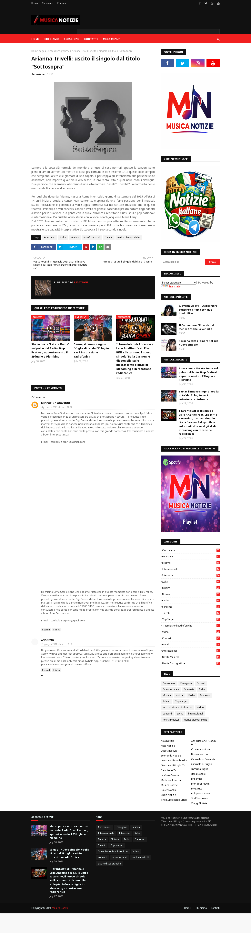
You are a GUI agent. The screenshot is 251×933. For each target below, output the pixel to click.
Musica (75, 237)
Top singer (190, 619)
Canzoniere (190, 550)
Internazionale (190, 569)
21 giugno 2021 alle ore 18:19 (56, 644)
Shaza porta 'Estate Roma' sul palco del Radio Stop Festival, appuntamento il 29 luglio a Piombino (50, 350)
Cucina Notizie (169, 750)
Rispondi (46, 629)
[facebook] (200, 3)
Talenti (109, 237)
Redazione (38, 74)
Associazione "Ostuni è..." (203, 742)
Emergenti (49, 237)
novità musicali (92, 237)
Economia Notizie (171, 755)
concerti (190, 638)
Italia (63, 237)
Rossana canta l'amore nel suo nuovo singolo (198, 343)
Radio (190, 600)
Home (34, 3)
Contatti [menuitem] (91, 39)
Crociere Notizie (200, 749)
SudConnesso (199, 798)
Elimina (56, 629)
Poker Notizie (169, 790)
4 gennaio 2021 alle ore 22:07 (56, 407)
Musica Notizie (169, 785)
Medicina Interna (171, 780)
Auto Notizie (168, 745)
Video (190, 632)
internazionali (190, 650)
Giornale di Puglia (201, 764)
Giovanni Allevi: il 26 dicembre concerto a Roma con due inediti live (198, 309)
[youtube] (218, 3)
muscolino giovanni (55, 403)
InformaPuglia (199, 769)
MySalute (196, 788)
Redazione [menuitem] (71, 39)
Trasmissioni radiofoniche (190, 625)
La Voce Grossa (170, 775)
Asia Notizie (168, 741)
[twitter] (206, 3)
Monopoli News (200, 783)
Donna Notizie (199, 754)
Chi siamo (47, 3)
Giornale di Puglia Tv (173, 765)
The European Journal (174, 799)
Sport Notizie (168, 795)
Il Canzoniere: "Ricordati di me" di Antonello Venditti (197, 327)
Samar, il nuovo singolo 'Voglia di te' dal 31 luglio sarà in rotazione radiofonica (91, 350)
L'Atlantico (197, 778)
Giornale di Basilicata (203, 759)
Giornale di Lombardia (174, 760)
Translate (175, 286)
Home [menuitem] (35, 39)
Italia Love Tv (168, 770)
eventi (190, 644)
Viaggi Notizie (199, 803)
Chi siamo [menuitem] (51, 39)
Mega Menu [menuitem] (111, 39)
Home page (38, 51)
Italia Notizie (198, 774)
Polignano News (200, 793)
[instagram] (212, 3)
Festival (190, 562)
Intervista (190, 575)
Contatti (61, 3)
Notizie (190, 594)
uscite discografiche (58, 51)
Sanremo (190, 606)
